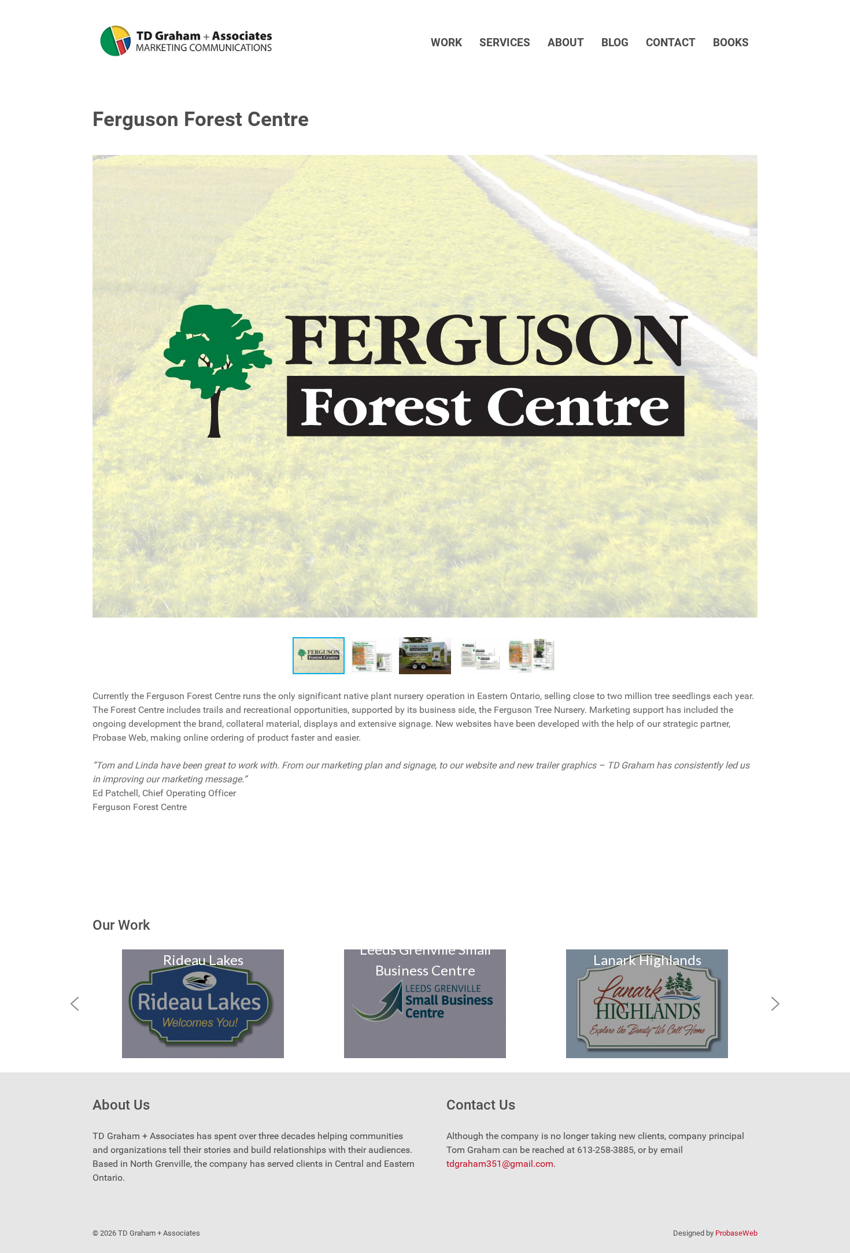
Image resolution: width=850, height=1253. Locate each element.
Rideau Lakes (203, 959)
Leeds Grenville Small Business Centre (425, 959)
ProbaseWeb (736, 1233)
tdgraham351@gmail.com (499, 1163)
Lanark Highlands (647, 959)
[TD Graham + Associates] (182, 40)
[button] (747, 147)
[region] (425, 1003)
